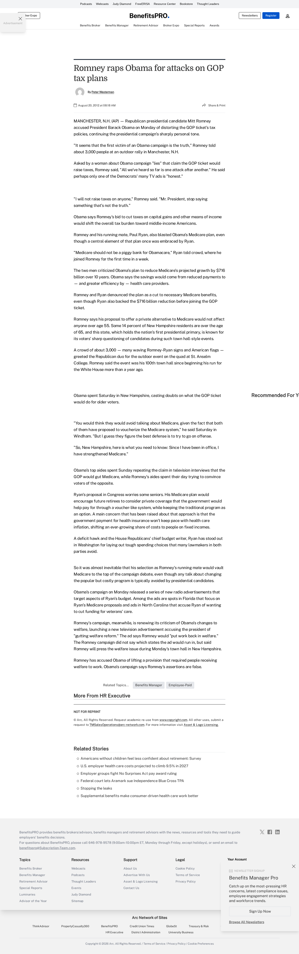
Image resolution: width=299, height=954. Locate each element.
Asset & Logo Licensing (140, 881)
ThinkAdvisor (40, 926)
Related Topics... (116, 685)
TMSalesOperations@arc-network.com (116, 724)
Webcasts (102, 3)
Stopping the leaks (96, 788)
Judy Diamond (122, 3)
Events (76, 888)
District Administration (145, 932)
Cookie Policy (185, 868)
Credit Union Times (142, 926)
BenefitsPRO (109, 926)
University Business (180, 932)
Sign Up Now (260, 911)
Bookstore (186, 3)
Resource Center (165, 3)
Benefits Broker (30, 868)
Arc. (112, 943)
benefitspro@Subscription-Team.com (47, 848)
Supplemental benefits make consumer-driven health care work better (139, 796)
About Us (130, 868)
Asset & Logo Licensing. (201, 724)
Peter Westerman (103, 92)
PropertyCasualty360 (75, 926)
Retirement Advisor (33, 881)
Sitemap (77, 901)
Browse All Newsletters (246, 922)
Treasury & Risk (199, 926)
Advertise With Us (136, 875)
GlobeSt (171, 926)
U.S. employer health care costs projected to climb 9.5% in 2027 (134, 766)
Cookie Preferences (201, 943)
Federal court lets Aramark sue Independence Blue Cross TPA (132, 781)
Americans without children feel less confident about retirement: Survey (141, 758)
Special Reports (30, 888)
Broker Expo (29, 15)
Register (270, 15)
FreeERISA (142, 3)
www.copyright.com (173, 720)
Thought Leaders (208, 3)
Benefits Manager (32, 875)
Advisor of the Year (33, 901)
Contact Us (131, 888)
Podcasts (86, 3)
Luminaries (27, 894)
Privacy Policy (186, 881)
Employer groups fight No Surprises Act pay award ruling (129, 773)
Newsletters (250, 15)
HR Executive (114, 932)
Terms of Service (188, 875)
